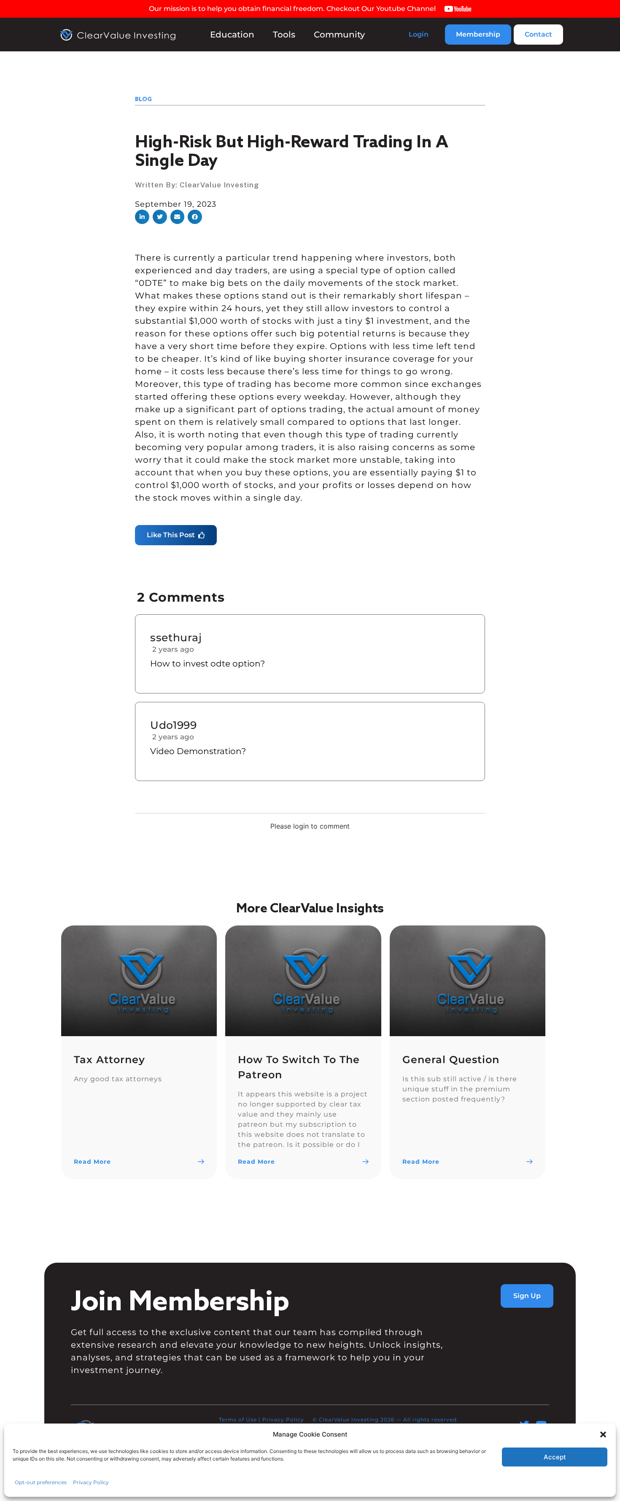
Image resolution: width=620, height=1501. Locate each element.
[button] (603, 1434)
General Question (450, 1059)
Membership (478, 34)
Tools (284, 34)
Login (419, 34)
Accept (555, 1457)
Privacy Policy (91, 1482)
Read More (92, 1161)
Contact (538, 34)
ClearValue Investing (219, 184)
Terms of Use (238, 1419)
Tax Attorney (109, 1059)
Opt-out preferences (41, 1482)
